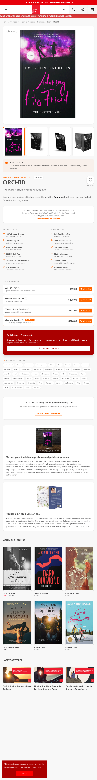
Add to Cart (87, 289)
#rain (84, 378)
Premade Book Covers (18, 22)
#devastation (26, 369)
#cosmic (85, 365)
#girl (15, 374)
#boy (59, 365)
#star (6, 387)
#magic (6, 378)
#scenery (49, 383)
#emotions (37, 369)
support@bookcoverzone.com (48, 218)
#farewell (76, 369)
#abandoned (8, 365)
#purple (75, 378)
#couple (7, 369)
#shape (58, 383)
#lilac (63, 374)
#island (35, 374)
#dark (16, 369)
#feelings (87, 369)
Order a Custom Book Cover (48, 413)
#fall (67, 369)
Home (5, 22)
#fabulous (48, 369)
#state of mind (17, 387)
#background (41, 365)
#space (86, 383)
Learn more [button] (36, 767)
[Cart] (92, 9)
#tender (36, 387)
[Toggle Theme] (64, 9)
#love (82, 374)
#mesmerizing (18, 378)
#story (28, 387)
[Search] (73, 9)
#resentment (8, 383)
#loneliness (73, 374)
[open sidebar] (6, 9)
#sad (40, 383)
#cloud (76, 365)
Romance (41, 22)
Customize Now (50, 75)
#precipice (65, 378)
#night (29, 378)
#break (67, 365)
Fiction (32, 22)
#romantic (31, 383)
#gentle (6, 374)
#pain (37, 378)
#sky (78, 383)
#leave (55, 374)
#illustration (25, 374)
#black (51, 365)
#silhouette (69, 383)
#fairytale (59, 369)
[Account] (83, 9)
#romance (20, 383)
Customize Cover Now (50, 348)
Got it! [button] (24, 773)
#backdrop (29, 365)
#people (55, 378)
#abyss (19, 365)
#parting (46, 378)
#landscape (45, 374)
